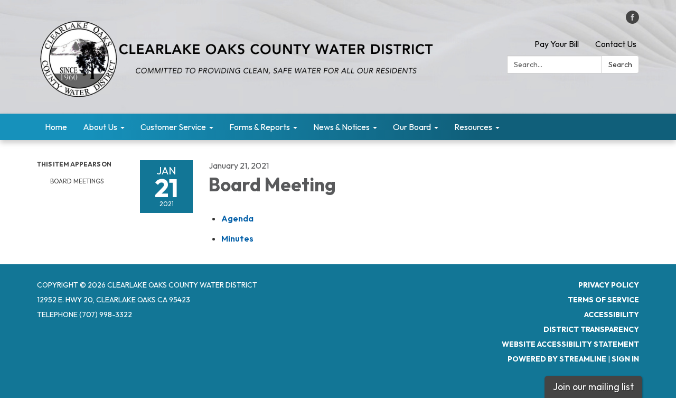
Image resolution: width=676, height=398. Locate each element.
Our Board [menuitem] (412, 127)
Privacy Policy (608, 285)
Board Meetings (77, 181)
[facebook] (632, 20)
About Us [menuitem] (100, 127)
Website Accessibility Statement (570, 344)
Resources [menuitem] (473, 127)
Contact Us (615, 44)
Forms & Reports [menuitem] (259, 127)
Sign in (625, 359)
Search (620, 64)
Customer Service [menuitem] (173, 127)
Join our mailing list (593, 387)
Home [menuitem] (56, 127)
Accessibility (611, 314)
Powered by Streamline (557, 359)
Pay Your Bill (556, 44)
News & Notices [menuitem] (341, 127)
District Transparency (591, 329)
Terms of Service (603, 299)
